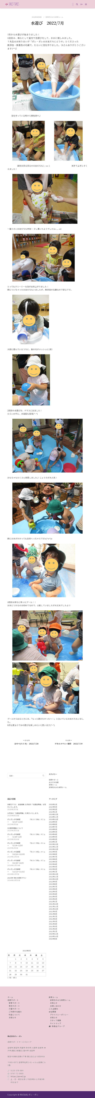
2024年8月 (53, 824)
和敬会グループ (58, 1026)
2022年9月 (53, 881)
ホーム (10, 997)
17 (27, 967)
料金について (14, 1014)
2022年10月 (53, 879)
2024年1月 (53, 842)
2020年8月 (53, 939)
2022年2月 (53, 899)
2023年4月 (53, 864)
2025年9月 (53, 807)
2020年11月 (53, 934)
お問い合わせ (55, 1006)
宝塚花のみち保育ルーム (54, 17)
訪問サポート (54, 780)
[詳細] (81, 4)
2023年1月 (53, 872)
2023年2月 (53, 869)
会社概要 (52, 1011)
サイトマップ (55, 1023)
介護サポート (14, 1009)
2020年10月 (53, 936)
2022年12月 (53, 874)
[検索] (77, 4)
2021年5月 (53, 921)
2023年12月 (53, 844)
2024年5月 (53, 832)
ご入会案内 (53, 1009)
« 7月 (9, 978)
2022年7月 (53, 886)
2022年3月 (53, 896)
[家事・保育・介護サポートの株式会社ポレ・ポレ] (12, 4)
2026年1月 (53, 804)
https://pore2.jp (18, 1076)
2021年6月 (53, 919)
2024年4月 (53, 834)
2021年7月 (53, 916)
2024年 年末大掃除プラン (16, 878)
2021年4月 (53, 924)
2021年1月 (53, 931)
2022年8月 (53, 884)
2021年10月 (53, 909)
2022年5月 (53, 891)
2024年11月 (53, 817)
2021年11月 (53, 906)
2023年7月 (53, 857)
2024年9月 (53, 822)
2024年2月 (53, 839)
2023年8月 (53, 854)
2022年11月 (53, 876)
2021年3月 (53, 926)
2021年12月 (53, 904)
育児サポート (14, 1006)
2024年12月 (53, 814)
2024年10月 (53, 819)
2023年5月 (53, 862)
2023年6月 (53, 859)
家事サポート (14, 1003)
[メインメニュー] (86, 4)
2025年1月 (53, 812)
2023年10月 (53, 849)
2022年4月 (53, 894)
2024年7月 (53, 827)
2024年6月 (53, 829)
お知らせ (12, 1017)
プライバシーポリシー (59, 1014)
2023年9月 (53, 852)
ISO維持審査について (15, 828)
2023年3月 (53, 867)
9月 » (15, 978)
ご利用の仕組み (15, 1011)
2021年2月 (53, 929)
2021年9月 (53, 911)
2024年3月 (53, 837)
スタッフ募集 (55, 1020)
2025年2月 (53, 809)
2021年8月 (53, 914)
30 (21, 974)
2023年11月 (53, 847)
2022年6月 (53, 889)
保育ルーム (53, 785)
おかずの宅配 (54, 782)
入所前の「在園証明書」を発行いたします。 (23, 813)
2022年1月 (53, 901)
